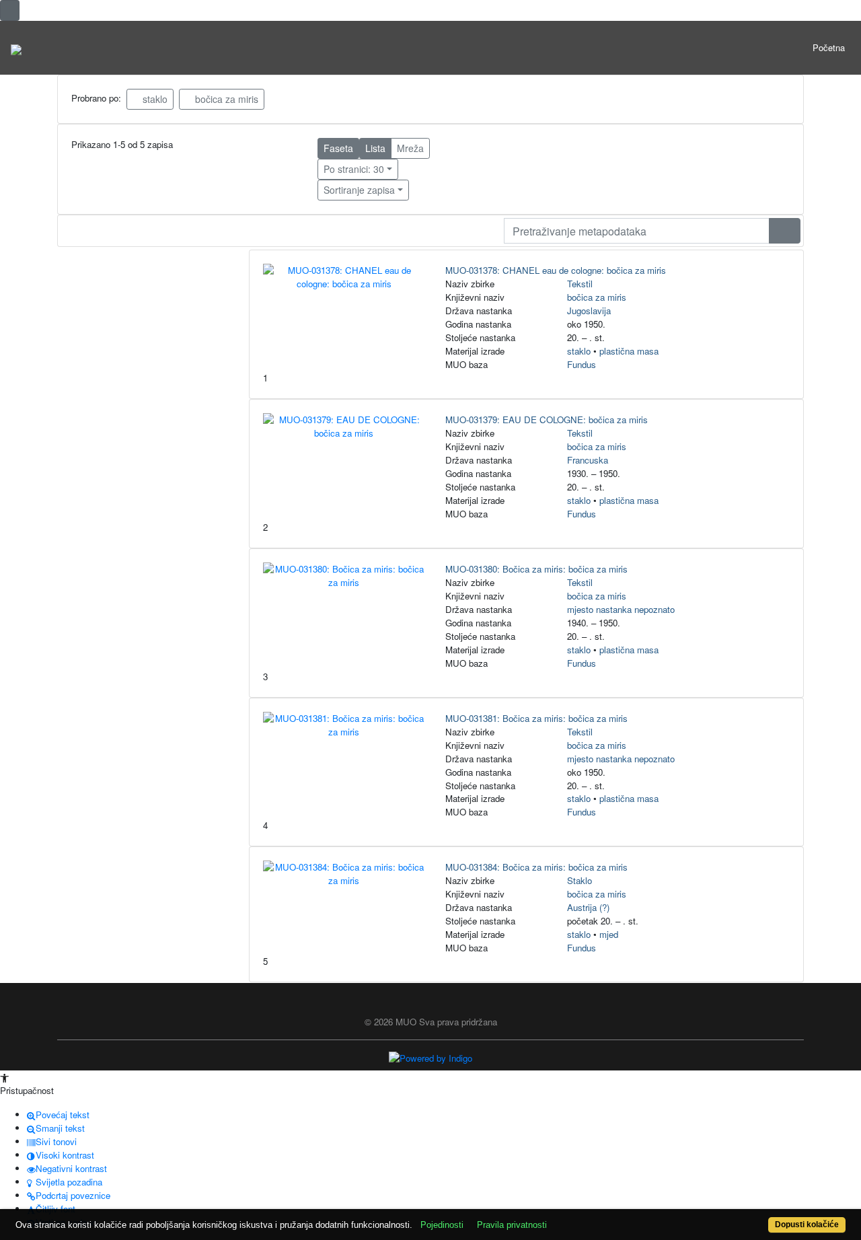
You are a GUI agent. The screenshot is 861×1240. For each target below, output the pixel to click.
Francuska (587, 459)
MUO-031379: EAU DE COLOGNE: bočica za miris (546, 419)
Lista (375, 148)
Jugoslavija (589, 310)
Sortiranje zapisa (359, 189)
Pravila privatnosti (512, 1225)
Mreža (410, 148)
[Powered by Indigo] (430, 1057)
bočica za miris (225, 99)
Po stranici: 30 (354, 169)
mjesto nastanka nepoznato (621, 609)
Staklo (579, 880)
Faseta (338, 148)
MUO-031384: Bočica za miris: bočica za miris (536, 867)
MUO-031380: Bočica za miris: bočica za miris (536, 568)
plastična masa (629, 350)
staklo (153, 99)
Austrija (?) (588, 907)
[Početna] (16, 47)
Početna (829, 47)
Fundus (581, 364)
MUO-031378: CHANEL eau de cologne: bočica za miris (555, 270)
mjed (608, 934)
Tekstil (580, 283)
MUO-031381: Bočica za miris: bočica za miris (536, 718)
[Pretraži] (784, 231)
